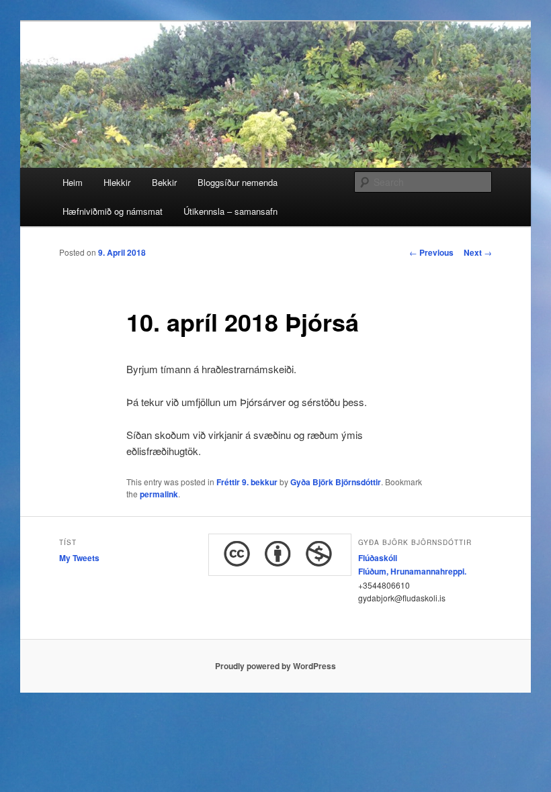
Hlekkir (116, 182)
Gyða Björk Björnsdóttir (335, 482)
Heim (72, 182)
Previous (431, 252)
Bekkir (164, 182)
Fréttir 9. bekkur (247, 482)
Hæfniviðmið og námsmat (112, 211)
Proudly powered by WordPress (275, 666)
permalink (159, 494)
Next (478, 252)
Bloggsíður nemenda (238, 182)
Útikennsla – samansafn (230, 211)
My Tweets (79, 558)
